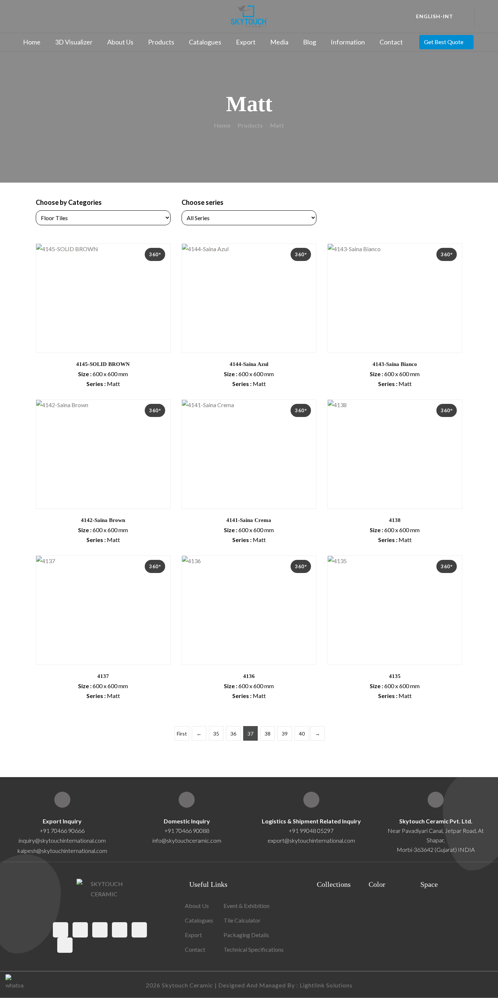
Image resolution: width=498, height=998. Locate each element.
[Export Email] (62, 800)
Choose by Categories (69, 202)
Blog (309, 42)
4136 (249, 676)
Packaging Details (246, 934)
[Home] (436, 800)
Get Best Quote (443, 41)
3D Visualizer (74, 42)
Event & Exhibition (246, 905)
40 (302, 733)
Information (348, 42)
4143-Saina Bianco (395, 364)
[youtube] (139, 929)
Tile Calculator (242, 920)
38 (268, 733)
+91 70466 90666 (62, 830)
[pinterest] (119, 929)
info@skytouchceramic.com (186, 840)
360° (155, 254)
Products (161, 42)
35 (216, 733)
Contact (391, 42)
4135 (395, 676)
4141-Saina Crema (248, 520)
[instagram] (100, 929)
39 (285, 733)
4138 (395, 520)
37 (250, 733)
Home (31, 42)
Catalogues (205, 42)
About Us (120, 42)
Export (246, 42)
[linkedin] (65, 945)
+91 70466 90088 (186, 830)
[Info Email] (187, 800)
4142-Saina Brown (103, 520)
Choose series (202, 202)
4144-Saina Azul (249, 364)
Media (279, 42)
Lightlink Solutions (326, 985)
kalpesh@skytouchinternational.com (62, 850)
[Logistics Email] (311, 800)
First (182, 733)
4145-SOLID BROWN (103, 364)
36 (233, 733)
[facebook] (60, 929)
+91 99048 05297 (311, 830)
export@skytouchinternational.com (311, 840)
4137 (103, 676)
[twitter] (80, 929)
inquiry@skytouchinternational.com (62, 840)
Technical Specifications (253, 949)
